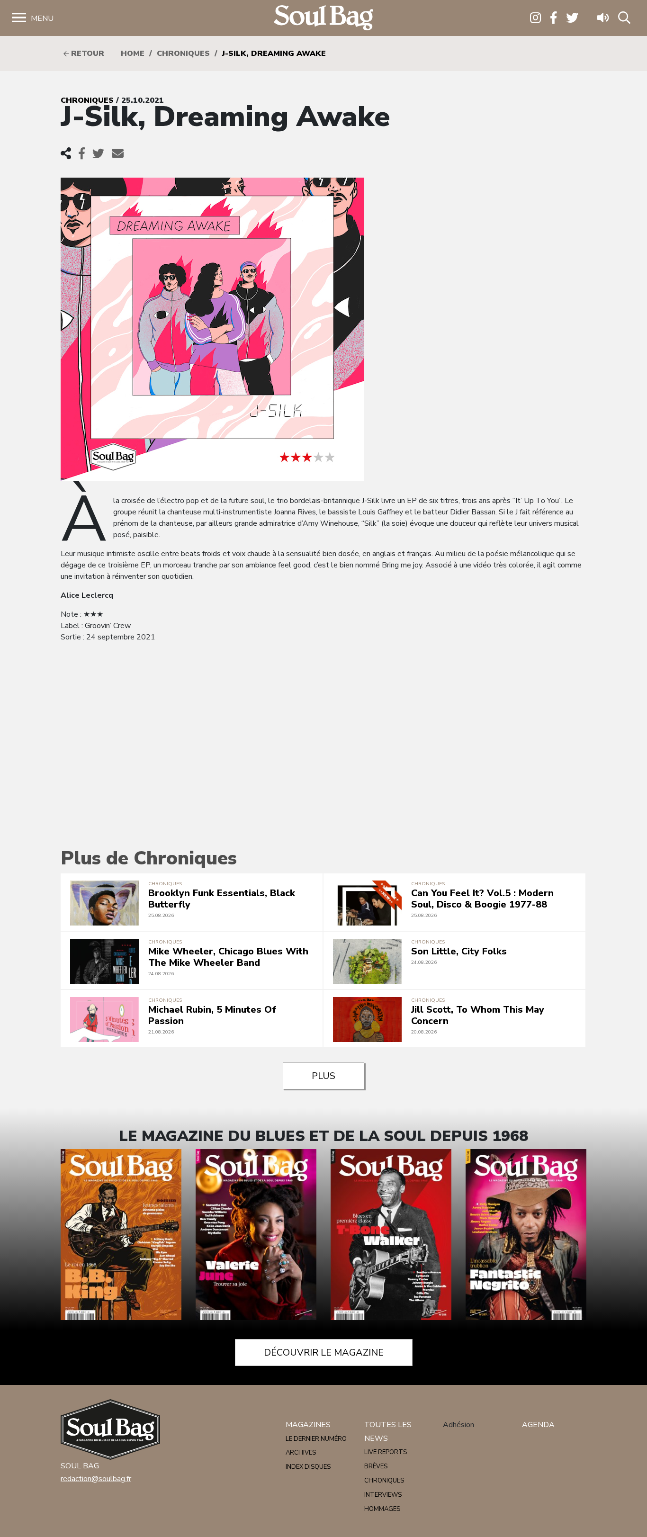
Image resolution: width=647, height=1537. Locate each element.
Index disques (308, 1467)
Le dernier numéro (316, 1439)
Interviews (383, 1495)
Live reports (385, 1452)
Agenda (538, 1425)
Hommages (382, 1509)
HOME (132, 53)
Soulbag (323, 18)
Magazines (308, 1425)
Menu (42, 18)
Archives (301, 1452)
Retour (86, 53)
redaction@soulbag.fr (96, 1479)
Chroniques (183, 53)
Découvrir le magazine (324, 1352)
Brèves (375, 1466)
